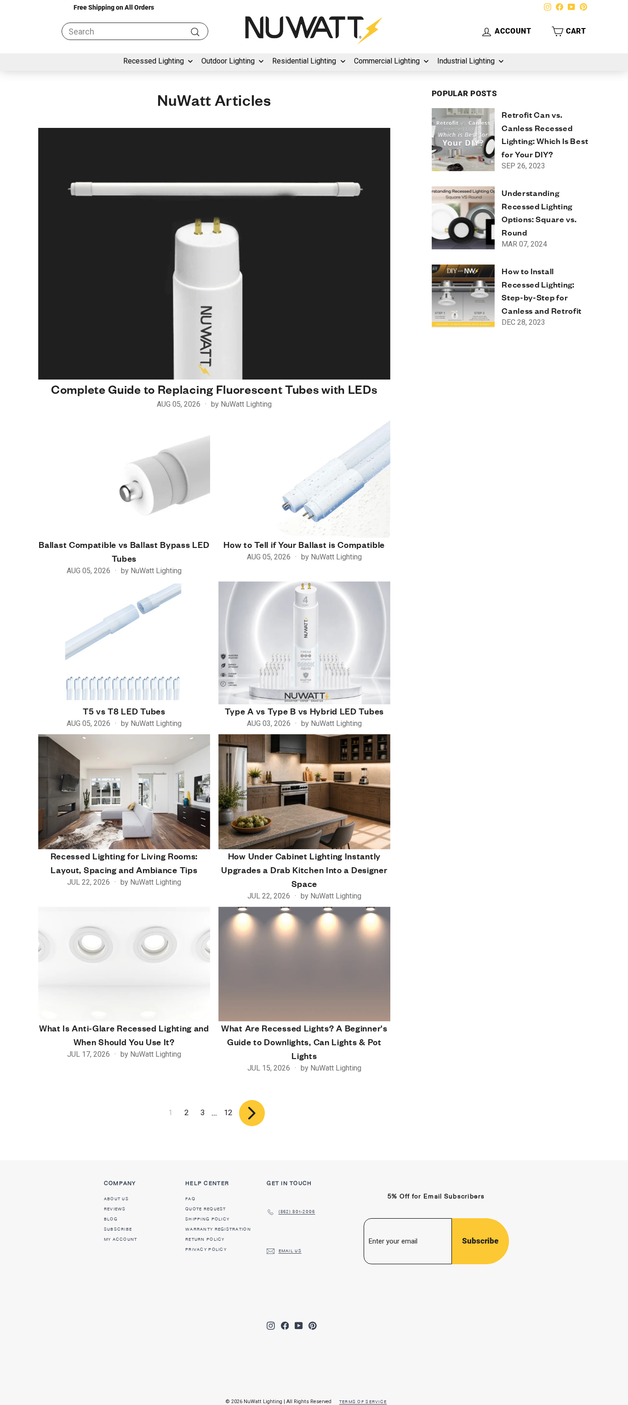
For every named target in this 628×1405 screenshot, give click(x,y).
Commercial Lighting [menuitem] (387, 61)
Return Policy (205, 1239)
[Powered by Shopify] (398, 1399)
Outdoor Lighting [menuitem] (228, 61)
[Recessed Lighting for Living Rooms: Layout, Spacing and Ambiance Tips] (124, 791)
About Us (116, 1199)
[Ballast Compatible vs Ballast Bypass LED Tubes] (124, 476)
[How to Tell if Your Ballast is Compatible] (304, 476)
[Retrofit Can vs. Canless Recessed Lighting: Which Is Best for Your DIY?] (463, 139)
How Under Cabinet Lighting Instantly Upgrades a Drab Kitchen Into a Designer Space (304, 869)
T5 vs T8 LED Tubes (124, 711)
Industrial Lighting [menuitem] (466, 61)
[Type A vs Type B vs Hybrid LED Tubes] (304, 643)
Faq (190, 1199)
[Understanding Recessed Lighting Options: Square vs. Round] (463, 217)
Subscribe (118, 1229)
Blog (111, 1219)
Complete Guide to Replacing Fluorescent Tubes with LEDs (214, 389)
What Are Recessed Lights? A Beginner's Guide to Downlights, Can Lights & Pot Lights (304, 1041)
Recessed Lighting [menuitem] (153, 61)
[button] (568, 31)
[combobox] (135, 31)
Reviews (115, 1209)
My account (120, 1239)
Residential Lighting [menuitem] (304, 61)
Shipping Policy (207, 1219)
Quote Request (205, 1209)
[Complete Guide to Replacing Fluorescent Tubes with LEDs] (214, 254)
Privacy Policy (206, 1249)
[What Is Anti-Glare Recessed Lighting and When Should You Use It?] (124, 964)
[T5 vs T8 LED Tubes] (124, 643)
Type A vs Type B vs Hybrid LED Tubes (304, 711)
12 (228, 1112)
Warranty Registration (218, 1229)
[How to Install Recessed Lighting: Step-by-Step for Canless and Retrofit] (463, 296)
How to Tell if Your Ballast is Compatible (304, 544)
